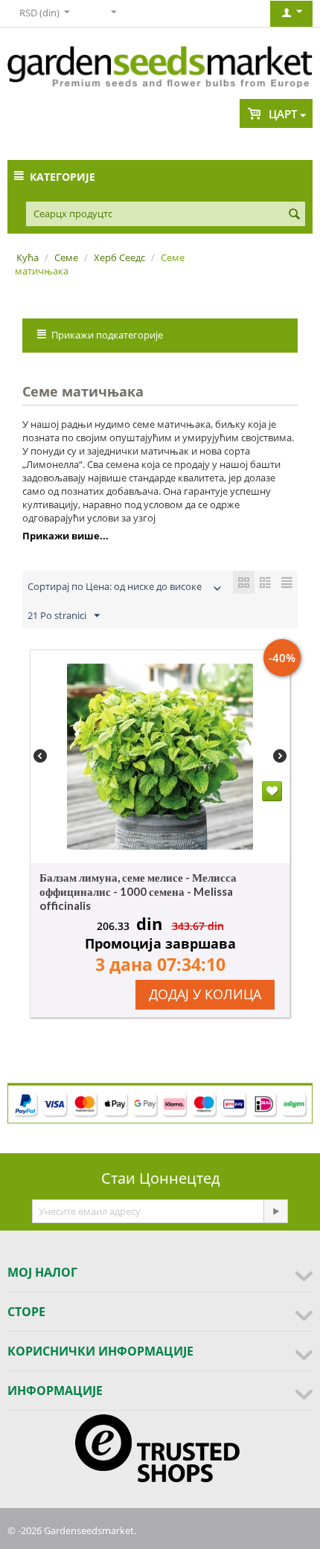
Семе (66, 257)
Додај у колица (205, 994)
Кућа (27, 257)
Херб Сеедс (119, 257)
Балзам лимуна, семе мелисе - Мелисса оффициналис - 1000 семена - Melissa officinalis (138, 891)
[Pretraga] (294, 215)
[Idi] (275, 1211)
